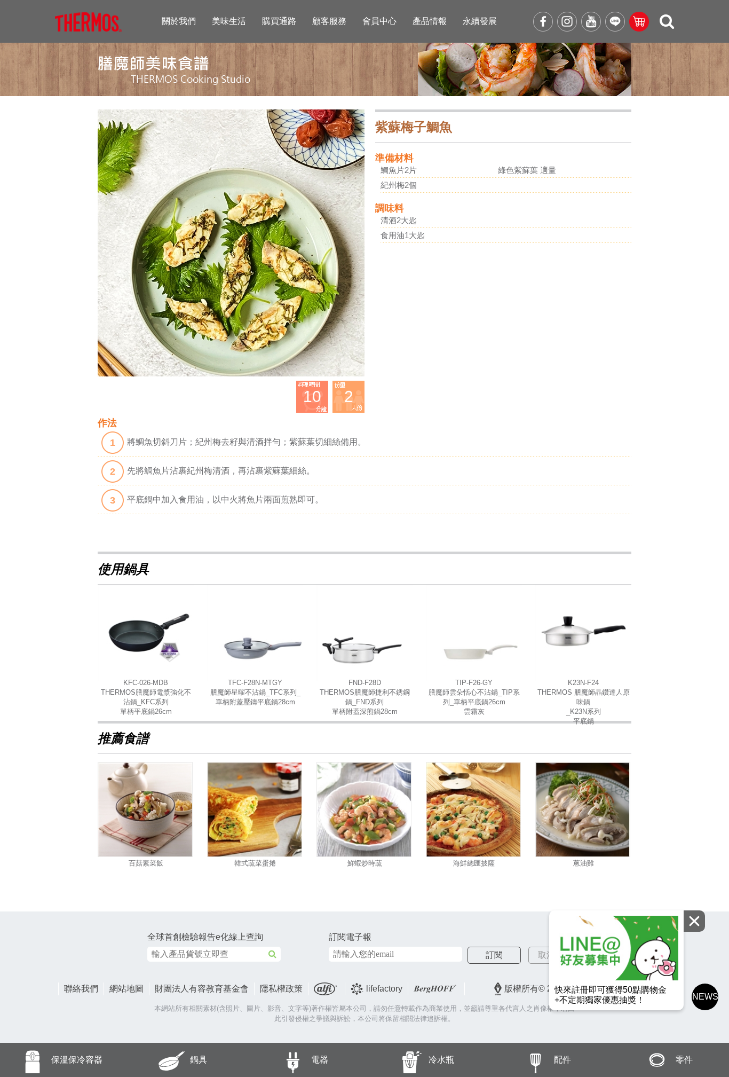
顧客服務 (329, 21)
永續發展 (480, 21)
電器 (319, 1059)
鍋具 (198, 1059)
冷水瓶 (441, 1059)
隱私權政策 (281, 988)
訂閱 (494, 955)
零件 (684, 1059)
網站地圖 (126, 988)
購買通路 (279, 21)
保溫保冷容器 (76, 1059)
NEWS (705, 996)
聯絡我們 (81, 988)
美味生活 (229, 21)
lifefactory (384, 988)
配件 (562, 1059)
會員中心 (379, 21)
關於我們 (179, 21)
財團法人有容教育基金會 (202, 988)
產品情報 (430, 21)
